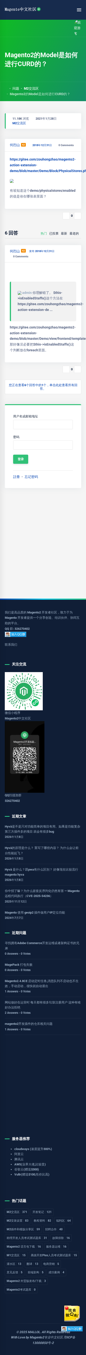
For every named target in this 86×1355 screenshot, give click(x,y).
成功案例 (56, 1272)
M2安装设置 (17, 1220)
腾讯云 (19, 1159)
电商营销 (51, 1264)
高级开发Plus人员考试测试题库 (54, 1255)
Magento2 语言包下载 (24, 1246)
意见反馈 (14, 1272)
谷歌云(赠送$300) (26, 1169)
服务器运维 (56, 1246)
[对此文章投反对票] (77, 215)
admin (27, 293)
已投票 (54, 233)
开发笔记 (42, 1212)
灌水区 (14, 1264)
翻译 (32, 1264)
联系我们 (11, 644)
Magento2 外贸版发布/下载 (26, 1281)
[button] (17, 28)
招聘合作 (54, 1229)
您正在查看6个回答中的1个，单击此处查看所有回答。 (43, 386)
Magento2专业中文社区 (46, 1337)
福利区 (63, 1220)
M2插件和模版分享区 (23, 1229)
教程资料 (42, 1220)
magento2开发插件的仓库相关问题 (29, 1024)
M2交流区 (31, 88)
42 (23, 144)
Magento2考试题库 (21, 1289)
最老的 (74, 233)
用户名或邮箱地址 (25, 416)
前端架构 (35, 1272)
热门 (44, 233)
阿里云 (19, 1154)
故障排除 (61, 1238)
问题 (15, 88)
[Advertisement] (43, 543)
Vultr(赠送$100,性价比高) (31, 1174)
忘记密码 (31, 477)
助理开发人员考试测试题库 (27, 1238)
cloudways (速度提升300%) (33, 1149)
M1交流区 (16, 1255)
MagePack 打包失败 (18, 964)
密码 (16, 437)
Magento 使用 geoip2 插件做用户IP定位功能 (35, 912)
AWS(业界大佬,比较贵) (30, 1164)
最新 (64, 233)
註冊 (16, 477)
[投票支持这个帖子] (66, 215)
